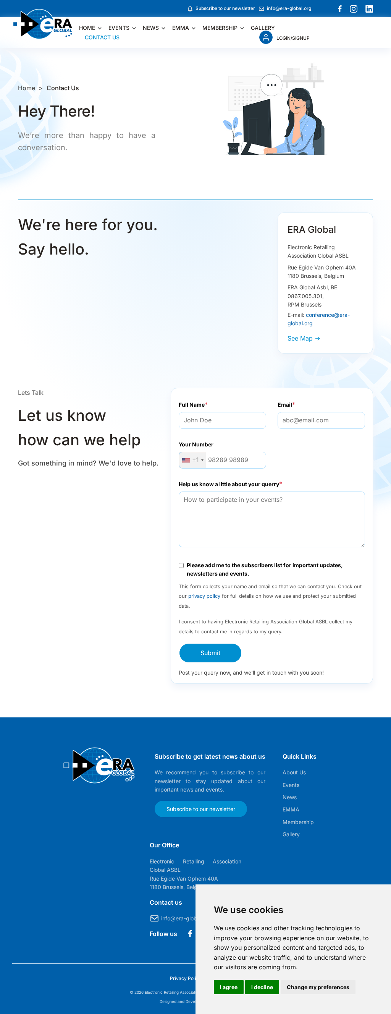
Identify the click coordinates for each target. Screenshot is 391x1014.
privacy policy (204, 596)
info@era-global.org (289, 8)
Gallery (263, 27)
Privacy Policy (186, 978)
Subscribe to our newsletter (225, 8)
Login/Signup (293, 38)
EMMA (291, 809)
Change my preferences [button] (318, 987)
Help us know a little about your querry (229, 484)
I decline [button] (262, 987)
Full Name (192, 404)
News (151, 27)
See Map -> (304, 338)
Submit (210, 653)
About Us (294, 772)
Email (285, 404)
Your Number (196, 444)
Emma (180, 27)
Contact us (102, 37)
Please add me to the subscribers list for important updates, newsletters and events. (265, 569)
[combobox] (192, 460)
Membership (220, 27)
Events (118, 27)
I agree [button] (229, 987)
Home (87, 27)
